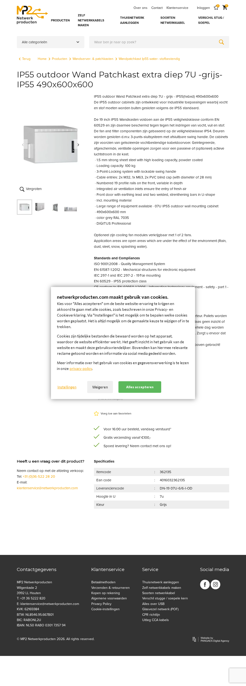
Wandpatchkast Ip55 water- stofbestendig (149, 59)
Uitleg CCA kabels (155, 620)
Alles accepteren (140, 387)
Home (42, 59)
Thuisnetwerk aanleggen (160, 582)
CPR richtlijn (151, 615)
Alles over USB (153, 604)
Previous (23, 144)
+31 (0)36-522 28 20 (39, 476)
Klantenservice (177, 8)
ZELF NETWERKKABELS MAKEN (91, 20)
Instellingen (66, 387)
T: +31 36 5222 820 (31, 598)
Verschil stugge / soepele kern (165, 598)
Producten (59, 59)
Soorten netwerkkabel (158, 593)
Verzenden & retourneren (110, 588)
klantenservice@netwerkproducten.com (47, 488)
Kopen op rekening (105, 593)
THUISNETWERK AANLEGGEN (132, 20)
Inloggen (203, 8)
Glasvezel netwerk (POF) (160, 609)
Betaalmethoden (103, 582)
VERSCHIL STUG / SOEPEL (211, 20)
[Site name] (32, 15)
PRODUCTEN (60, 20)
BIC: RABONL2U (29, 620)
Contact (157, 8)
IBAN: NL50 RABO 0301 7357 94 (41, 625)
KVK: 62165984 (28, 609)
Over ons (141, 8)
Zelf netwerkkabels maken (161, 588)
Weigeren (100, 387)
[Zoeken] (221, 42)
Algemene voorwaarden (109, 598)
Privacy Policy (101, 604)
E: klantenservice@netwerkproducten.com (48, 604)
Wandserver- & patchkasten (93, 59)
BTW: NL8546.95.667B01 (35, 615)
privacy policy (80, 368)
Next (78, 144)
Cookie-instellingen (105, 609)
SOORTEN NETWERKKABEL (172, 20)
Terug (26, 59)
